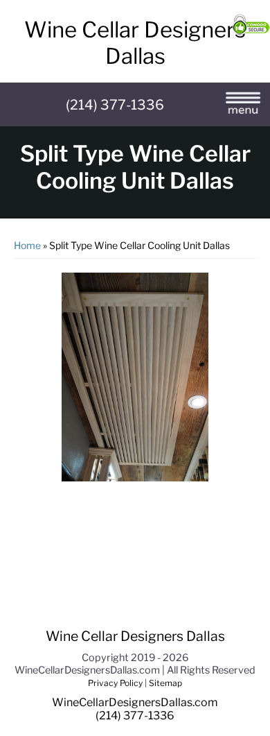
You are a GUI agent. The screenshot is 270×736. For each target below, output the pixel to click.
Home (28, 245)
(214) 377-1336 (115, 104)
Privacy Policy (116, 683)
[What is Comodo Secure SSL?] (251, 26)
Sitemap (164, 683)
